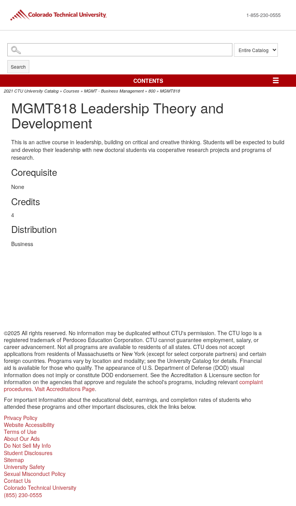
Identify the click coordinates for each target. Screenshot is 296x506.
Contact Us (17, 480)
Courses (71, 91)
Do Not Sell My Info (27, 445)
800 (151, 91)
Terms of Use (20, 431)
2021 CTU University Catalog (31, 91)
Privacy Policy (20, 418)
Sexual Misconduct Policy (35, 473)
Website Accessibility (29, 424)
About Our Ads (22, 438)
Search (18, 66)
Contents (148, 80)
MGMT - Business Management (114, 91)
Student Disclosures (28, 453)
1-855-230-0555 (263, 15)
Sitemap (14, 460)
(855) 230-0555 (23, 495)
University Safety (24, 467)
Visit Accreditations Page (65, 389)
